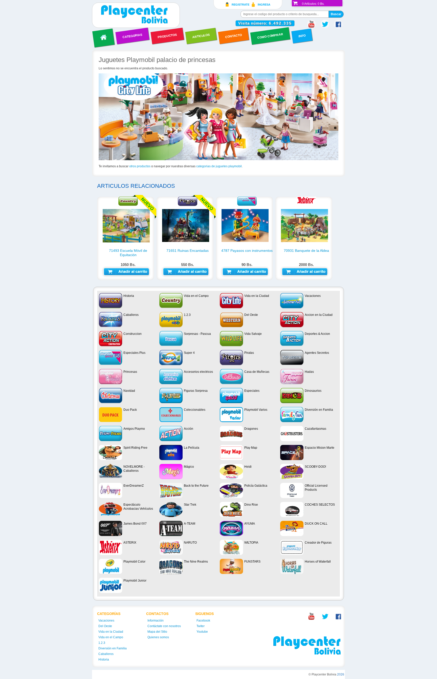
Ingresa (264, 4)
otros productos (139, 166)
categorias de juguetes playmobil (219, 166)
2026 (340, 674)
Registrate (240, 4)
